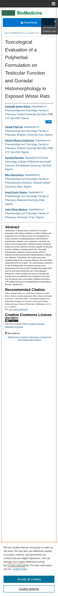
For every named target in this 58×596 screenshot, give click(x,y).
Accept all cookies (29, 579)
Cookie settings (16, 565)
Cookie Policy (20, 569)
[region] (29, 569)
